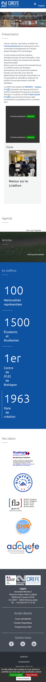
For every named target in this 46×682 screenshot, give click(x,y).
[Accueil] (10, 4)
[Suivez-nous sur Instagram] (23, 643)
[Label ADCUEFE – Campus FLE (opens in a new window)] (23, 547)
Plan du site (24, 662)
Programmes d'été (23, 627)
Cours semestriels (23, 619)
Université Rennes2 (12, 46)
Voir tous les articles (35, 255)
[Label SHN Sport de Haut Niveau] (23, 526)
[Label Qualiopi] (23, 458)
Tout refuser (31, 675)
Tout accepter (16, 675)
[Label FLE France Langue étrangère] (23, 504)
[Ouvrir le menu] (35, 4)
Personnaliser (23, 678)
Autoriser (31, 116)
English (41, 6)
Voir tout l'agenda (33, 230)
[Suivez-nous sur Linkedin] (34, 643)
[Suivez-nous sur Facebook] (11, 643)
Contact (24, 657)
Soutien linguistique (23, 623)
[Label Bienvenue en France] (23, 482)
